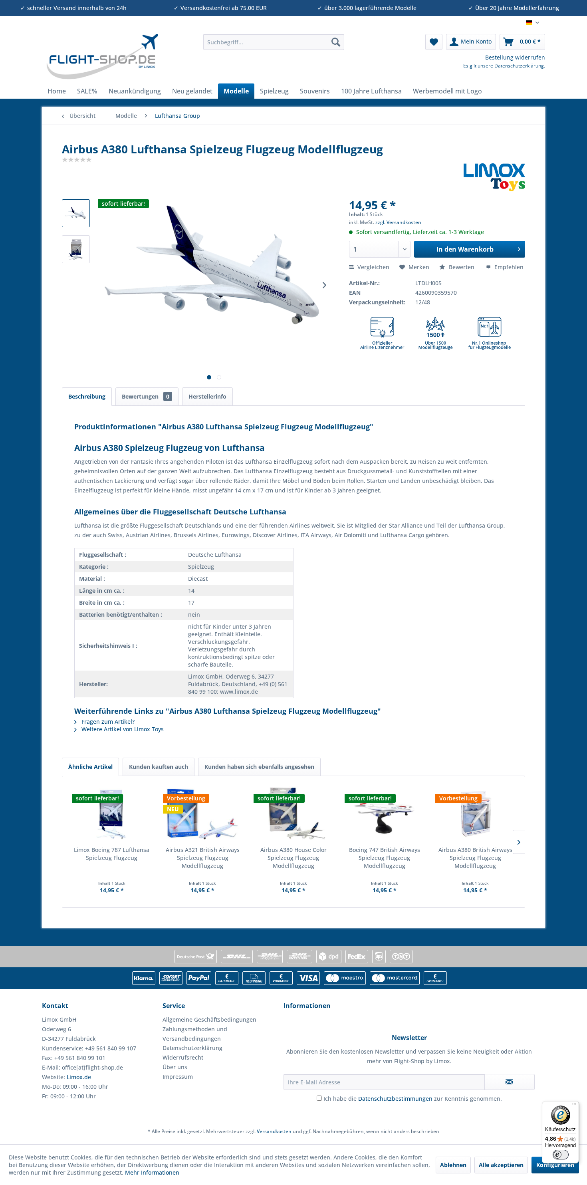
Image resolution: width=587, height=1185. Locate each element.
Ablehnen (453, 1165)
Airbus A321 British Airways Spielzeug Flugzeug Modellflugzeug (203, 857)
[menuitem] (273, 42)
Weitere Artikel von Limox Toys (122, 729)
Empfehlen (508, 267)
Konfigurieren (555, 1165)
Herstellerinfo (207, 396)
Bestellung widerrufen (515, 57)
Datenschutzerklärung (519, 65)
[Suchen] (335, 42)
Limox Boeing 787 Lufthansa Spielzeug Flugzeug (111, 853)
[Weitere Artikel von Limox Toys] (494, 177)
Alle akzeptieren (501, 1165)
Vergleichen (372, 267)
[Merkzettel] (433, 42)
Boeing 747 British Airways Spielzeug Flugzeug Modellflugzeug (384, 857)
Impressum (178, 1076)
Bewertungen (145, 396)
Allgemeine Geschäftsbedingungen (209, 1019)
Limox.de (79, 1077)
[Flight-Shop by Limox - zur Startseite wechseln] (102, 56)
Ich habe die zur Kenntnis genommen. (412, 1098)
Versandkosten (274, 1131)
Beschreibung (86, 396)
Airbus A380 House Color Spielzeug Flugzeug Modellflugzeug (293, 857)
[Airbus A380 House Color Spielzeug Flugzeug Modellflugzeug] (293, 814)
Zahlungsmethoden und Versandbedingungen (195, 1033)
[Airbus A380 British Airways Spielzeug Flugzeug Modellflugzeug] (475, 814)
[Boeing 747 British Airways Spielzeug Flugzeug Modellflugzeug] (384, 814)
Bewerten (461, 267)
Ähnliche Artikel (90, 766)
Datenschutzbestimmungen (395, 1098)
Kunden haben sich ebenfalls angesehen (259, 766)
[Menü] (574, 1106)
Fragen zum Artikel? (107, 721)
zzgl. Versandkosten (398, 222)
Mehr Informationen (152, 1172)
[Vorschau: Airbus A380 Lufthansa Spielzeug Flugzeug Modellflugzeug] (76, 213)
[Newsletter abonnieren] (509, 1082)
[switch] (561, 1154)
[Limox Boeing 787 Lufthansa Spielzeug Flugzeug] (111, 814)
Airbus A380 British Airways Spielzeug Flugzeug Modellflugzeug (475, 857)
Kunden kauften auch (158, 766)
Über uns (175, 1067)
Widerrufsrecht (183, 1057)
